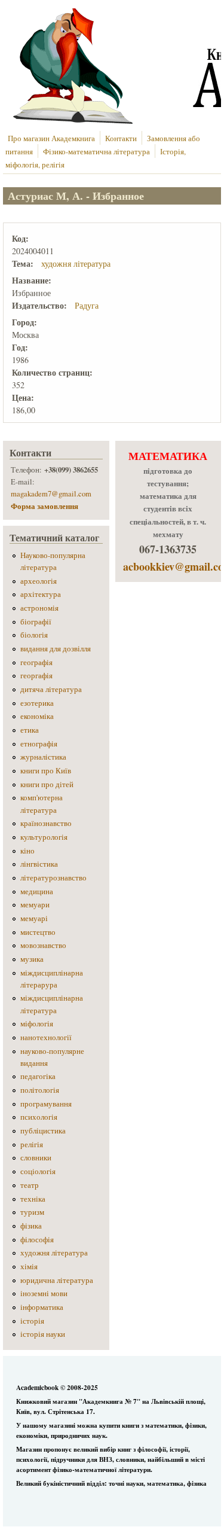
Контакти (121, 138)
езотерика (37, 703)
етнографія (38, 744)
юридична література (56, 1280)
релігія (31, 1144)
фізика (31, 1226)
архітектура (40, 594)
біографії (35, 622)
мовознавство (43, 945)
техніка (32, 1199)
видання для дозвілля (55, 649)
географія (36, 662)
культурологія (43, 837)
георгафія (36, 676)
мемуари (35, 905)
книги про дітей (46, 784)
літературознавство (53, 878)
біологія (34, 635)
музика (32, 959)
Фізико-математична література (96, 152)
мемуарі (34, 918)
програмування (46, 1104)
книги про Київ (45, 771)
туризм (32, 1212)
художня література (76, 263)
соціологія (38, 1171)
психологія (38, 1117)
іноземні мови (43, 1293)
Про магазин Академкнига (51, 138)
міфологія (36, 1024)
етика (29, 730)
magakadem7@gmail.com (51, 494)
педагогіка (38, 1076)
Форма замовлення (46, 506)
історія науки (42, 1334)
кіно (27, 851)
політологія (39, 1090)
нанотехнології (46, 1037)
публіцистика (43, 1131)
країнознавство (46, 823)
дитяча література (51, 689)
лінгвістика (39, 864)
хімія (29, 1266)
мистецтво (38, 932)
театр (29, 1185)
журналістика (43, 757)
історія (32, 1321)
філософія (37, 1240)
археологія (38, 581)
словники (35, 1158)
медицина (36, 891)
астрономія (39, 608)
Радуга (87, 305)
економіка (37, 716)
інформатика (41, 1307)
